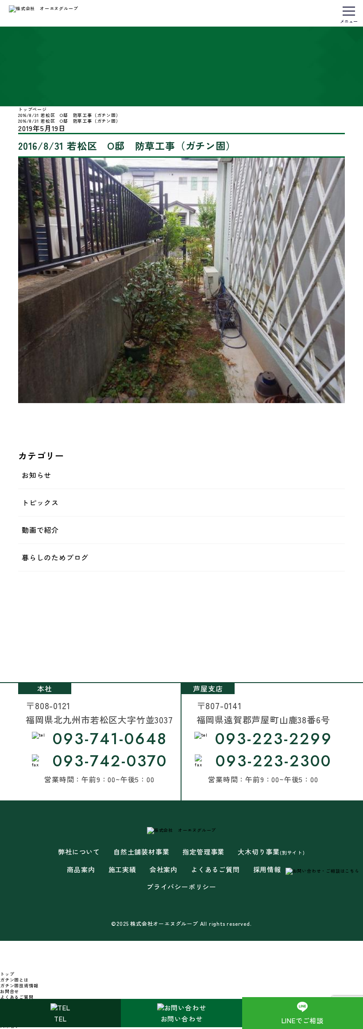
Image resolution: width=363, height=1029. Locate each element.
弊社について (79, 851)
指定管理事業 (203, 851)
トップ (7, 974)
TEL (60, 1018)
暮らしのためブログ (55, 557)
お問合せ (9, 991)
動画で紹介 (40, 529)
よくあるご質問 (215, 869)
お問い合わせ (182, 1018)
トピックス (40, 502)
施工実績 (122, 869)
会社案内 (164, 869)
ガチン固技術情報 (19, 985)
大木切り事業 (271, 851)
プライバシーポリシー (181, 886)
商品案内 (81, 869)
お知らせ (36, 475)
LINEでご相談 (303, 1020)
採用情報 (267, 869)
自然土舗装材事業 (141, 851)
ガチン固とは (14, 979)
